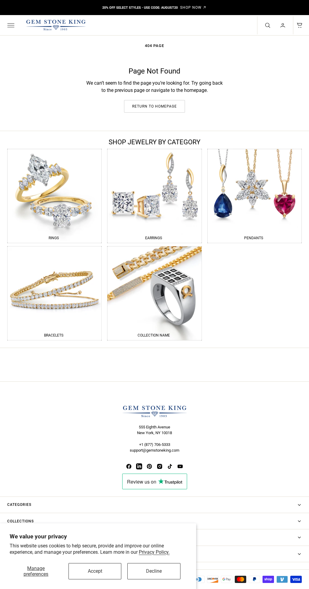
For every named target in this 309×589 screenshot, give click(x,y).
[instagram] (159, 466)
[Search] (267, 25)
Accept (95, 571)
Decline (154, 571)
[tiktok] (170, 466)
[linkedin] (139, 466)
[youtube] (180, 466)
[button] (10, 25)
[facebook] (128, 466)
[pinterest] (149, 466)
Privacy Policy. (154, 552)
